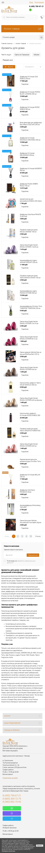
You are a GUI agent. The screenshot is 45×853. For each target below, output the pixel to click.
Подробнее (24, 84)
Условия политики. (8, 851)
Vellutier (36, 55)
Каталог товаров (11, 29)
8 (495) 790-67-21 (36, 6)
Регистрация (39, 2)
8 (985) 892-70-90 (12, 801)
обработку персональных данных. (21, 562)
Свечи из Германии (22, 55)
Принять (39, 845)
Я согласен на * (21, 562)
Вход (31, 2)
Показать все (8, 60)
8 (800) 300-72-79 (12, 798)
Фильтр (10, 67)
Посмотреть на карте (10, 778)
